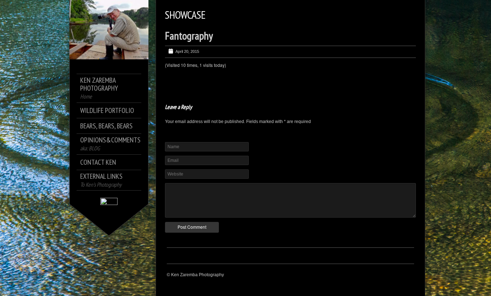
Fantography (189, 35)
